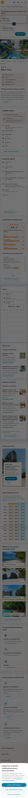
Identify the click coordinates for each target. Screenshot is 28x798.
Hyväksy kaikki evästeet (14, 785)
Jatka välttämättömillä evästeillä (14, 789)
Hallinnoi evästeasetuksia (14, 794)
